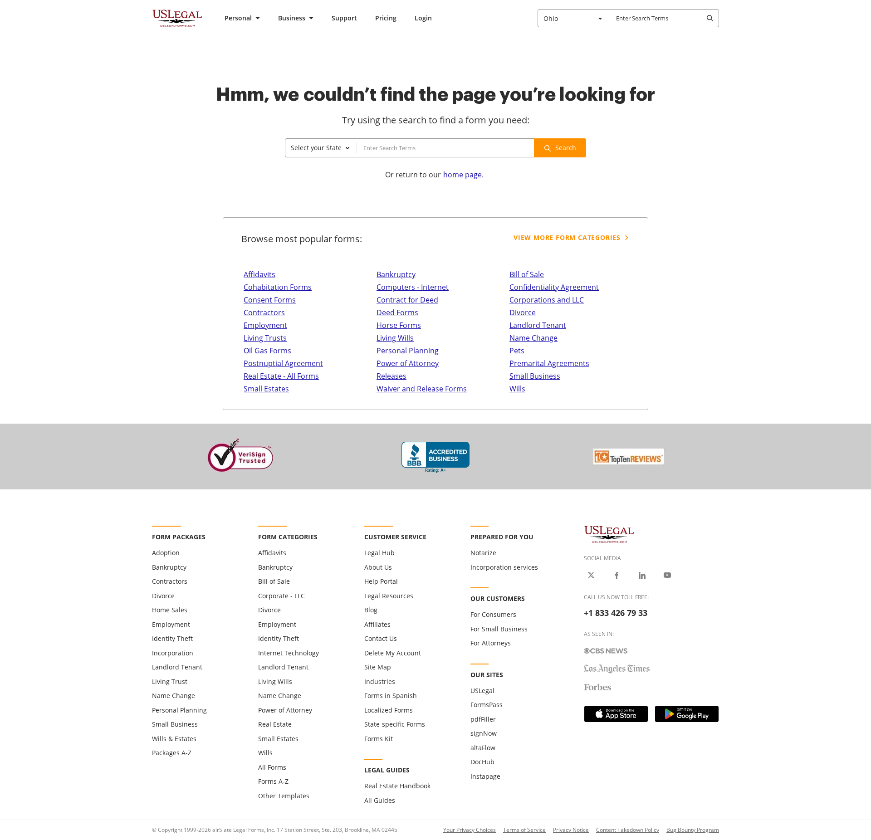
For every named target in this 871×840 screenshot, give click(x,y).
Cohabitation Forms (278, 287)
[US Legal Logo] (609, 533)
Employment (265, 325)
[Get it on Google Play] (687, 714)
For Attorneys (490, 643)
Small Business (534, 376)
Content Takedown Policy (627, 830)
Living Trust (169, 681)
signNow (483, 733)
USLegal (482, 690)
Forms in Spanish (390, 695)
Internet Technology (288, 653)
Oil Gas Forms (267, 351)
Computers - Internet (413, 287)
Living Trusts (265, 338)
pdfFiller (483, 719)
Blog (370, 610)
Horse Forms (399, 325)
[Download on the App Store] (616, 714)
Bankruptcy (396, 274)
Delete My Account (392, 653)
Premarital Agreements (549, 363)
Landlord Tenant (537, 325)
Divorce (522, 312)
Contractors (264, 312)
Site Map (377, 667)
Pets (516, 351)
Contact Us (380, 638)
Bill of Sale (526, 274)
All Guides (379, 800)
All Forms (272, 767)
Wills (517, 389)
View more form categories (567, 237)
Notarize (483, 552)
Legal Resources (388, 595)
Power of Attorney (408, 363)
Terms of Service (524, 830)
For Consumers (493, 614)
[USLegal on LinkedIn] (642, 575)
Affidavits (259, 274)
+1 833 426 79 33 (615, 612)
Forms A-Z (273, 781)
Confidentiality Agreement (554, 287)
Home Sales (169, 610)
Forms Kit (378, 738)
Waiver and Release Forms (422, 389)
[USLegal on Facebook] (616, 575)
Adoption (166, 552)
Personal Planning (408, 351)
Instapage (485, 776)
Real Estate (275, 724)
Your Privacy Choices (469, 830)
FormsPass (486, 704)
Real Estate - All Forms (281, 376)
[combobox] (573, 18)
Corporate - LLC (281, 595)
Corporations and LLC (546, 300)
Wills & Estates (174, 738)
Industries (379, 681)
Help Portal (381, 581)
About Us (378, 567)
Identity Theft (172, 638)
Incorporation (172, 653)
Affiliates (377, 624)
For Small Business (499, 629)
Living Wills (395, 338)
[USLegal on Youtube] (667, 575)
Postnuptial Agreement (283, 363)
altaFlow (482, 747)
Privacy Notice (571, 830)
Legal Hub (379, 552)
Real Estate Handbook (397, 785)
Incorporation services (504, 567)
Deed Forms (397, 312)
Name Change (533, 338)
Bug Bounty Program (692, 830)
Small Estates (266, 389)
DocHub (482, 761)
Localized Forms (388, 710)
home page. (463, 175)
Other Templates (283, 795)
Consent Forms (270, 300)
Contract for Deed (407, 300)
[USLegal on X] (591, 575)
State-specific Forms (394, 724)
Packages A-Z (171, 752)
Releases (391, 376)
